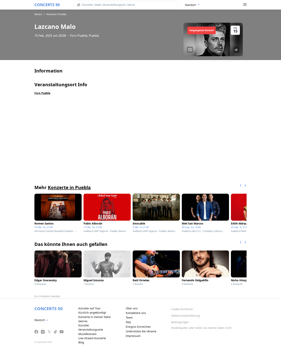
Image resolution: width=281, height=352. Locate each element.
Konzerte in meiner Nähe (94, 317)
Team (129, 317)
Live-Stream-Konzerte (92, 338)
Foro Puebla (42, 93)
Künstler (83, 325)
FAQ (128, 322)
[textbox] (42, 320)
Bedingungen (180, 322)
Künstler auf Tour (89, 308)
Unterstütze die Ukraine (141, 331)
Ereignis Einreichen (138, 326)
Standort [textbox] (190, 5)
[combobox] (192, 5)
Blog (81, 342)
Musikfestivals (87, 334)
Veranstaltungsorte (90, 329)
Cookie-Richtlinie (182, 309)
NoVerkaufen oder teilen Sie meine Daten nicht (201, 328)
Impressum (133, 336)
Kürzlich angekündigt (92, 312)
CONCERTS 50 (47, 4)
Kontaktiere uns (136, 313)
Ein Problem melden (47, 296)
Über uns (132, 308)
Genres (83, 321)
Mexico (38, 14)
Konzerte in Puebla (56, 14)
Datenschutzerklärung (185, 315)
